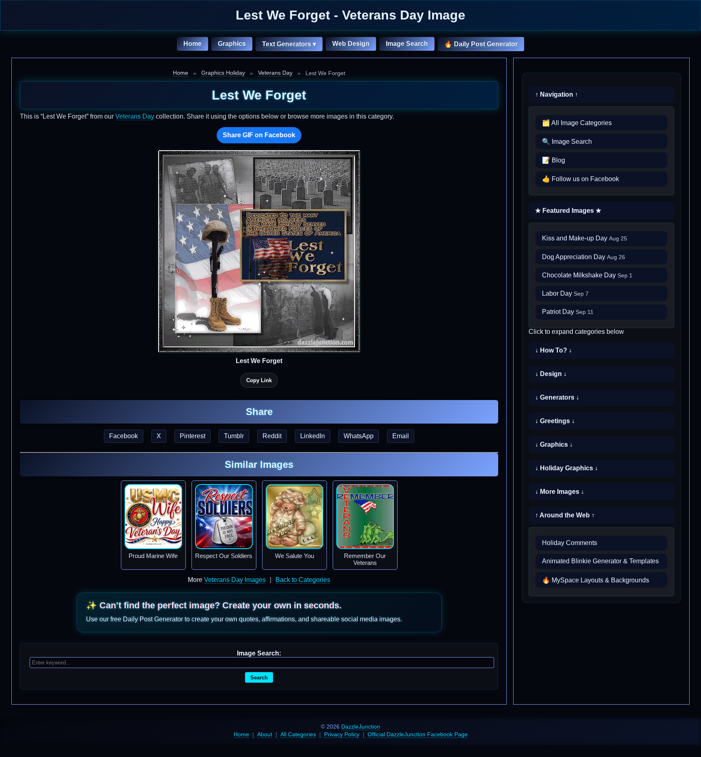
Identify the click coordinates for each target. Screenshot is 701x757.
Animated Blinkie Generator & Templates (600, 561)
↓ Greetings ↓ (555, 420)
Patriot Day (567, 311)
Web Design (351, 43)
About (264, 734)
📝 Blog (553, 160)
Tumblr (234, 436)
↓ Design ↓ (551, 373)
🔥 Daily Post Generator (481, 44)
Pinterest (192, 436)
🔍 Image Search (567, 141)
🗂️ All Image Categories (577, 122)
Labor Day (565, 293)
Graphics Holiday (223, 72)
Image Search (407, 43)
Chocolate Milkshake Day (587, 275)
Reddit (272, 436)
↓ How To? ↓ (553, 350)
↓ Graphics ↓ (554, 444)
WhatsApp (359, 436)
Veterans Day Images (235, 579)
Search (259, 678)
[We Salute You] (294, 516)
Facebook (123, 436)
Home (192, 43)
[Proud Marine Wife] (153, 516)
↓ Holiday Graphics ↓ (566, 468)
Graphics (232, 43)
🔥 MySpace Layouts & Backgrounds (595, 580)
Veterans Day (275, 72)
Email (400, 436)
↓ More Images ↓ (559, 491)
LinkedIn (312, 436)
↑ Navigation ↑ (556, 94)
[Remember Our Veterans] (365, 516)
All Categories (298, 734)
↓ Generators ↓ (557, 397)
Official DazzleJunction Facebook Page (418, 734)
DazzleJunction (360, 726)
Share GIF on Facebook (259, 135)
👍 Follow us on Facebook (580, 178)
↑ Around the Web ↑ (565, 515)
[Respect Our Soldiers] (224, 516)
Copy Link (259, 380)
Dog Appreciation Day (583, 256)
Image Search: (259, 653)
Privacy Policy (341, 734)
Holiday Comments (569, 542)
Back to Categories (302, 579)
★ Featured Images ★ (568, 210)
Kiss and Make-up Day (584, 238)
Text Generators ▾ (289, 44)
